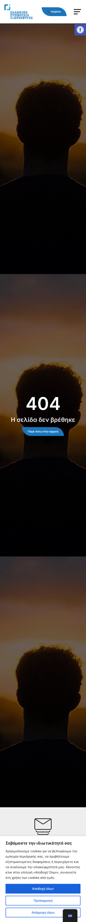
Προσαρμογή (43, 900)
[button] (80, 30)
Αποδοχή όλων (43, 888)
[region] (43, 879)
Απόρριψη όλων (43, 912)
